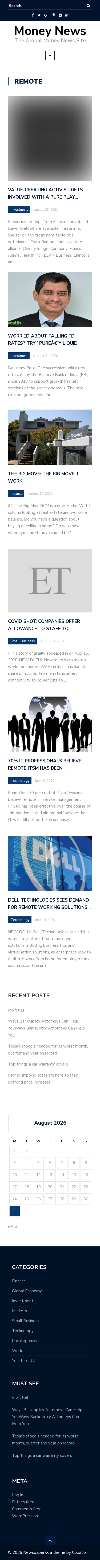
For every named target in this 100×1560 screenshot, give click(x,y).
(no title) (16, 1010)
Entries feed (23, 1502)
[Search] (88, 5)
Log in (17, 1495)
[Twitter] (38, 15)
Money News (50, 31)
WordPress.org (25, 1516)
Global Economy (27, 1291)
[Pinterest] (54, 15)
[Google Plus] (46, 15)
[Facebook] (32, 15)
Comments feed (27, 1509)
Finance (19, 1281)
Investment (19, 209)
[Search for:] (25, 5)
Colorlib (79, 1552)
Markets (19, 1311)
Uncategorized (25, 1340)
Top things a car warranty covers (38, 1064)
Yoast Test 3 (24, 1360)
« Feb (12, 1226)
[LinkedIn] (66, 15)
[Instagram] (60, 15)
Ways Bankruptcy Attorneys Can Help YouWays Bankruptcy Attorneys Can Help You (46, 1028)
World (17, 1350)
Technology (23, 1330)
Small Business (25, 1321)
